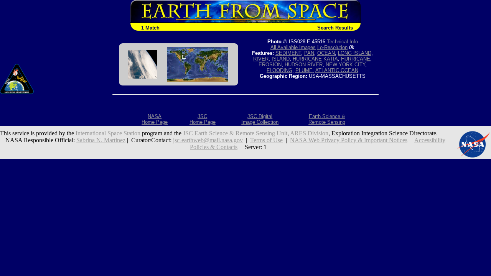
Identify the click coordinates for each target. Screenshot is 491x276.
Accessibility (429, 140)
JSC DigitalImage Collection (259, 119)
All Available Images (293, 47)
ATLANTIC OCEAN (336, 70)
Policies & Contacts (213, 147)
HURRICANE (355, 59)
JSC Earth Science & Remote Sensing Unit (235, 133)
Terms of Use (266, 140)
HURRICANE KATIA (315, 59)
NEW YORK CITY (345, 64)
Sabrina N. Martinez (100, 140)
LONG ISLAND (354, 53)
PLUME (304, 70)
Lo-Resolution (332, 47)
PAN (309, 53)
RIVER (261, 59)
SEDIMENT (288, 53)
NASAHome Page (155, 119)
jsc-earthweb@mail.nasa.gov (208, 140)
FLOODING (279, 70)
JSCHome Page (202, 119)
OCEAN (326, 53)
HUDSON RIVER (304, 64)
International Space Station (108, 133)
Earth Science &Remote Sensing (326, 119)
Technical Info (342, 41)
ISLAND (281, 59)
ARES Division (309, 133)
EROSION (270, 64)
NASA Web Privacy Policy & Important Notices (348, 140)
